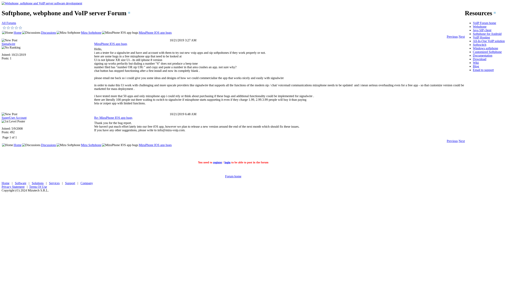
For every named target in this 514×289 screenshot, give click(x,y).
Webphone (479, 26)
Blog (476, 66)
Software (20, 183)
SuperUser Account (14, 117)
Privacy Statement (13, 186)
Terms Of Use (38, 186)
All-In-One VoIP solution (489, 41)
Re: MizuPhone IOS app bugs (113, 117)
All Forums (9, 23)
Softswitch (479, 44)
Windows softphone (485, 48)
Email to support (483, 70)
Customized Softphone (487, 52)
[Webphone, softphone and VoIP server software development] (42, 3)
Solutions (38, 183)
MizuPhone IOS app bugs (155, 32)
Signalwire (8, 44)
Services (54, 183)
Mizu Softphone (91, 32)
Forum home (233, 176)
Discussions (48, 32)
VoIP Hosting (481, 37)
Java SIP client (482, 30)
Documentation (482, 55)
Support (70, 183)
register (217, 162)
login (227, 162)
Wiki (476, 62)
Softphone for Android (487, 34)
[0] (4, 28)
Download (479, 59)
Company (87, 183)
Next (462, 36)
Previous (452, 36)
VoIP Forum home (484, 23)
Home (17, 32)
